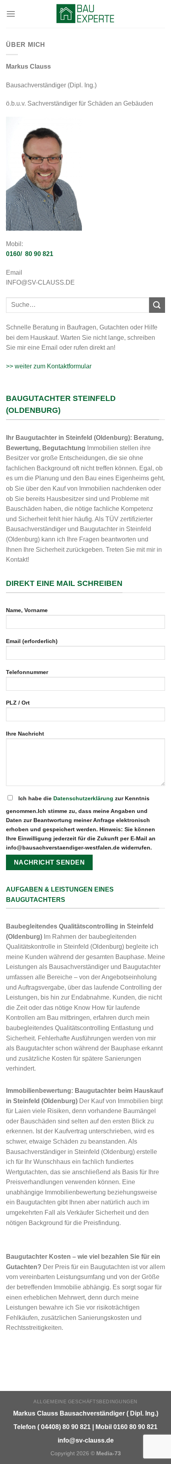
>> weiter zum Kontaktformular (48, 366)
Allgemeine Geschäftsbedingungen (85, 1401)
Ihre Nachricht (25, 733)
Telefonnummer (27, 672)
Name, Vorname (27, 610)
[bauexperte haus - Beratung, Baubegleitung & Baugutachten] (85, 14)
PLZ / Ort (18, 702)
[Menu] (11, 13)
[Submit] (157, 305)
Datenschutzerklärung (83, 798)
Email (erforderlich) (32, 641)
